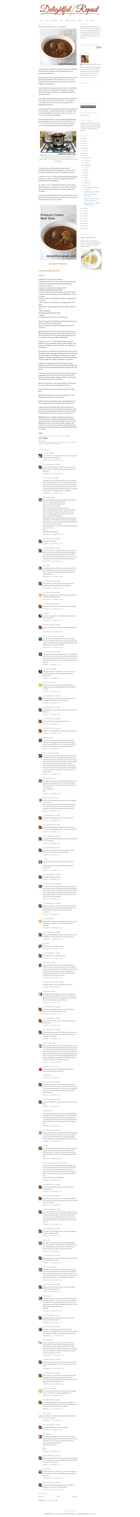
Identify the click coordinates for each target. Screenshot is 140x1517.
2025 (83, 141)
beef (45, 442)
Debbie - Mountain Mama (49, 753)
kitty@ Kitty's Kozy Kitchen (50, 1130)
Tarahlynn (45, 1413)
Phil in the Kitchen (48, 1043)
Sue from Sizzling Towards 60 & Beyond (53, 1163)
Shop (61, 20)
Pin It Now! (42, 441)
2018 (83, 208)
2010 (83, 228)
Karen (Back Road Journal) (50, 1326)
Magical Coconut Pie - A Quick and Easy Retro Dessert (92, 199)
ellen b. (45, 565)
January (86, 185)
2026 (83, 138)
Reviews (92, 20)
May (85, 175)
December (86, 158)
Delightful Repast (85, 115)
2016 (83, 213)
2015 (83, 216)
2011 (83, 226)
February (86, 183)
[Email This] (39, 438)
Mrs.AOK (45, 1434)
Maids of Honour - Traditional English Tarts (91, 188)
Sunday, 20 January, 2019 (52, 987)
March (86, 180)
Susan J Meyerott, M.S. (49, 798)
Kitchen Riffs (46, 1340)
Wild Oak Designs (47, 497)
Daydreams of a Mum (48, 1388)
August (86, 168)
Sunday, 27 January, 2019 (52, 1451)
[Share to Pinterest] (47, 438)
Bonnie (45, 1240)
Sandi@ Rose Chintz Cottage (50, 884)
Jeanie (44, 613)
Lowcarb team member (48, 1066)
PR (86, 20)
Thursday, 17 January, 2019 (53, 460)
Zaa (44, 1145)
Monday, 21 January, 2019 (52, 1126)
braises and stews (53, 442)
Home (41, 20)
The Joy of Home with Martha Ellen (52, 636)
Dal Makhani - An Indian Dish (91, 192)
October (86, 163)
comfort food (64, 442)
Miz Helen (45, 1296)
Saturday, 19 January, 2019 (53, 928)
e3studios (92, 1514)
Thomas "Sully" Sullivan (49, 478)
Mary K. (45, 1469)
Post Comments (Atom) (52, 1500)
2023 (83, 146)
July (85, 170)
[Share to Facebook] (45, 438)
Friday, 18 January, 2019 (52, 664)
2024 (83, 143)
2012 (83, 223)
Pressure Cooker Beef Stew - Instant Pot (52, 26)
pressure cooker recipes (52, 443)
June (85, 173)
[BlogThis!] (41, 438)
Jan (44, 859)
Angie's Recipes (47, 453)
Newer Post (41, 1496)
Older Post (75, 1496)
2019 (83, 156)
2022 (83, 148)
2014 (83, 218)
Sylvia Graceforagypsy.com (50, 592)
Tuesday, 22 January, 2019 (52, 1311)
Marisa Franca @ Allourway (50, 651)
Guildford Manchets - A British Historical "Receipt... (91, 204)
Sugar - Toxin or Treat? (87, 237)
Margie (45, 943)
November (87, 160)
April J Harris (46, 1111)
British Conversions (71, 20)
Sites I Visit (54, 20)
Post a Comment (43, 1494)
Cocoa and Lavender (48, 669)
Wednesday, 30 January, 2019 (53, 1478)
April (85, 178)
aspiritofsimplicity (47, 991)
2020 (83, 153)
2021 (83, 151)
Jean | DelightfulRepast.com (50, 464)
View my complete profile (88, 77)
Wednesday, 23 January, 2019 (53, 1336)
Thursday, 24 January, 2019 (53, 1395)
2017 (83, 211)
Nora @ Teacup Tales (48, 1267)
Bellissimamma (47, 918)
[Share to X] (43, 438)
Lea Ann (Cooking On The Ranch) (52, 982)
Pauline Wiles (46, 737)
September (87, 165)
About (47, 20)
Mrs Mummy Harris (48, 682)
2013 (83, 221)
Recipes (81, 20)
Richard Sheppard (47, 962)
